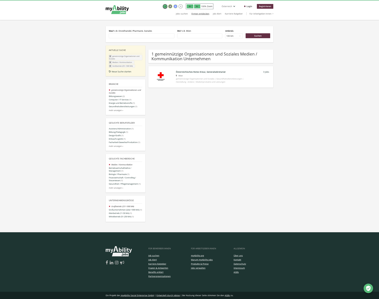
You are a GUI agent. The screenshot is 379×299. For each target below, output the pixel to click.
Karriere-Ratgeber (234, 13)
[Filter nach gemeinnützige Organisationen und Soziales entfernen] (110, 90)
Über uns (238, 255)
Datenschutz (240, 263)
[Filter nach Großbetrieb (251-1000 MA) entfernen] (110, 206)
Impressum (239, 268)
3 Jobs (266, 71)
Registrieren (265, 6)
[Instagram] (117, 263)
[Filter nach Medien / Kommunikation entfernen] (110, 164)
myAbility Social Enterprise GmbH (137, 295)
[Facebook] (107, 263)
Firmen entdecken (200, 13)
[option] (165, 6)
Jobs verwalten (198, 268)
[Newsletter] (122, 263)
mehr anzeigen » (116, 110)
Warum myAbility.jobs (202, 259)
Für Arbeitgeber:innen (260, 13)
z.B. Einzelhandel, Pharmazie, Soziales (130, 30)
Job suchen (153, 255)
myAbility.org (197, 255)
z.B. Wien (184, 30)
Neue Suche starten (121, 71)
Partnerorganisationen (159, 276)
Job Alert (217, 13)
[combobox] (141, 35)
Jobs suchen (182, 13)
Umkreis (229, 30)
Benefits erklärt (155, 272)
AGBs (236, 272)
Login (249, 6)
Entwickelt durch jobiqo (168, 295)
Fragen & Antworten (158, 268)
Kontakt (237, 259)
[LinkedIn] (112, 263)
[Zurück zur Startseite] (117, 9)
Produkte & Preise (200, 263)
